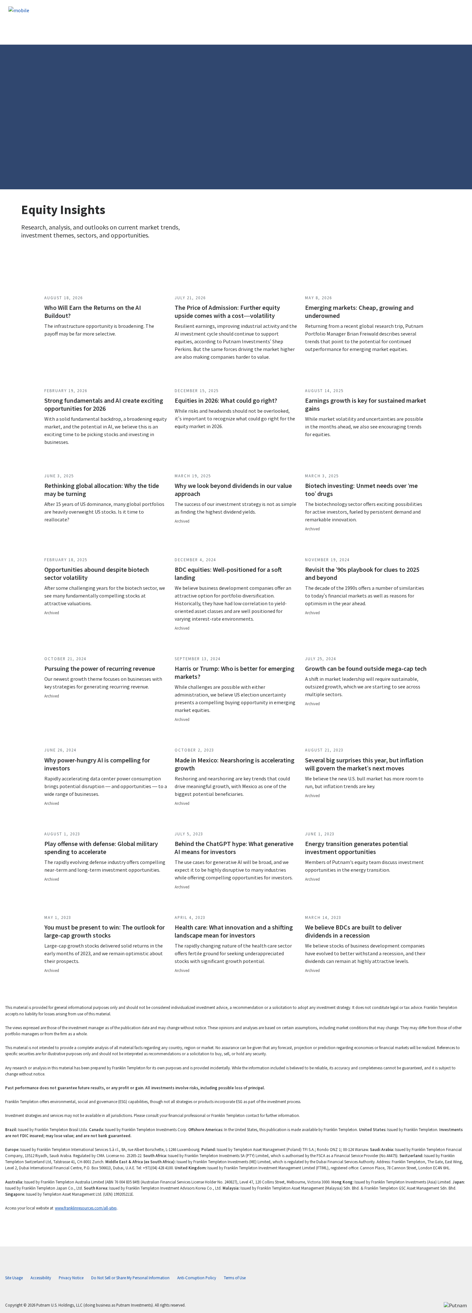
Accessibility (41, 1277)
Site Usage (14, 1277)
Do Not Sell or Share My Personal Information (130, 1277)
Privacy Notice (71, 1277)
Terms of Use (235, 1277)
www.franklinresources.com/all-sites (86, 1207)
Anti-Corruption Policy (196, 1277)
